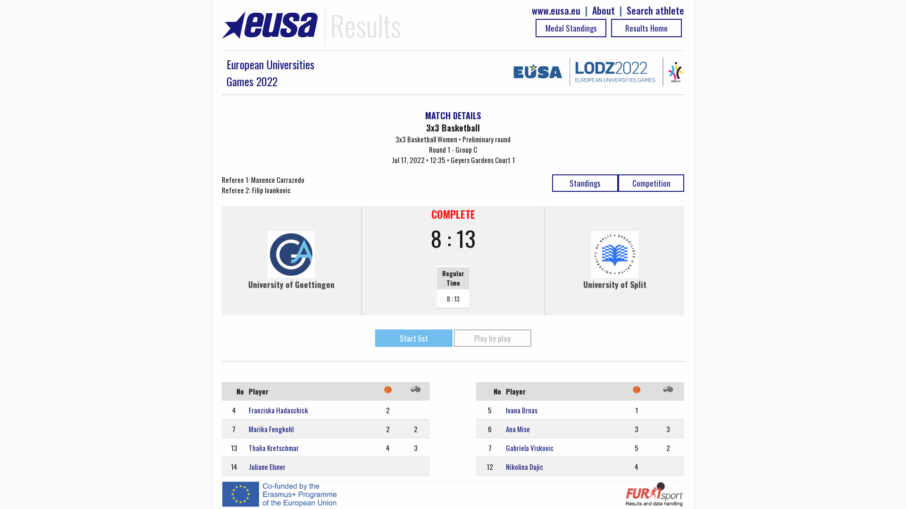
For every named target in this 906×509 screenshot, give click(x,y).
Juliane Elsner (267, 466)
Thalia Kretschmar (274, 448)
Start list (414, 338)
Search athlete (655, 10)
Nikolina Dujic (524, 466)
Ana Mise (518, 429)
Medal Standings (571, 28)
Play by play (492, 338)
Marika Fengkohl (271, 429)
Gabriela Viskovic (530, 448)
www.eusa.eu (556, 10)
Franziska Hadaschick (278, 410)
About (603, 10)
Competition (651, 183)
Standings (585, 183)
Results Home (646, 28)
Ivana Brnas (521, 410)
